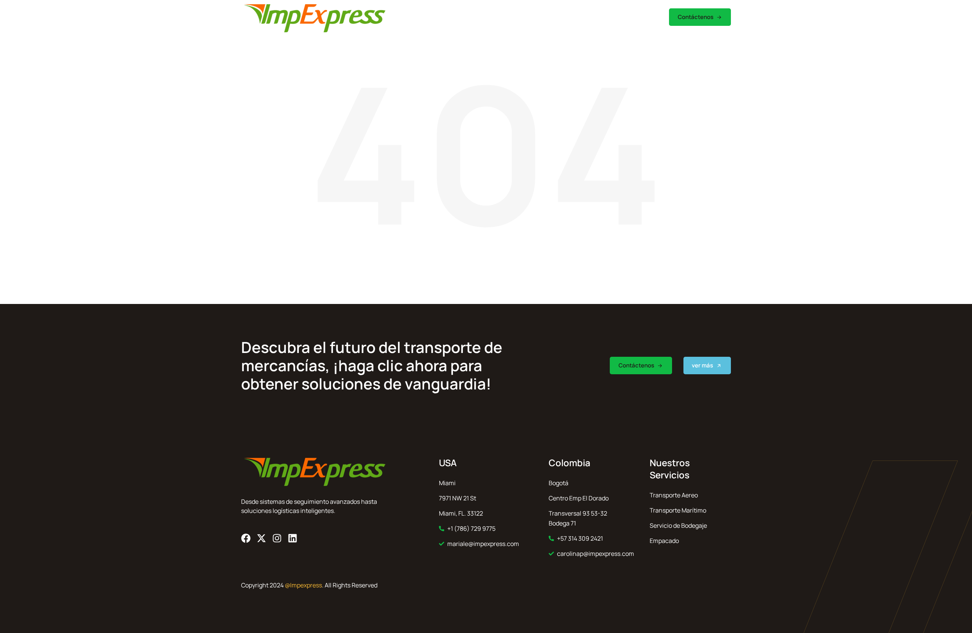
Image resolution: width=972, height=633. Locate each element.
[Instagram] (277, 538)
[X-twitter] (261, 538)
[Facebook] (246, 538)
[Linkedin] (292, 538)
